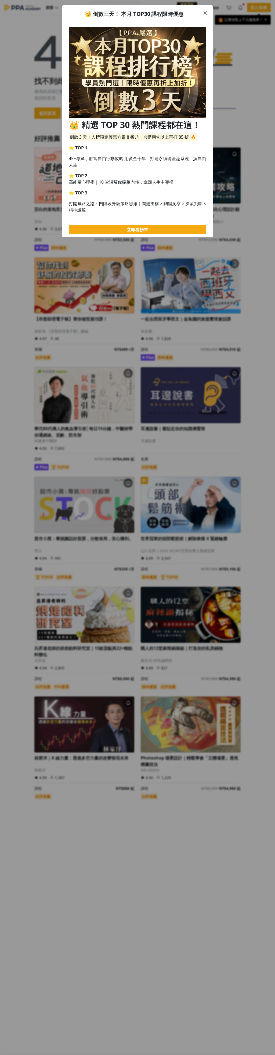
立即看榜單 (137, 230)
